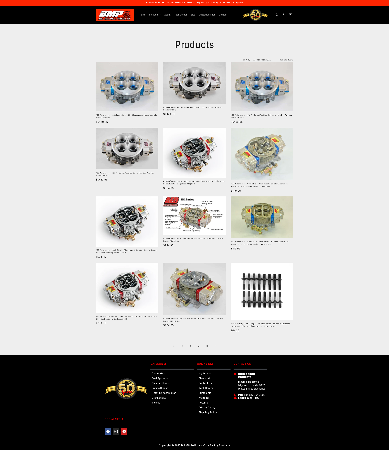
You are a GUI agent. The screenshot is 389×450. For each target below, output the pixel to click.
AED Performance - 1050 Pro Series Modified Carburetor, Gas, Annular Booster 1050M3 (192, 108)
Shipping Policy (208, 412)
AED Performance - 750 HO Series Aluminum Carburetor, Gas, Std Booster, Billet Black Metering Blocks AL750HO (127, 251)
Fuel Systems (160, 378)
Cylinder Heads (160, 383)
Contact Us (205, 383)
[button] (155, 15)
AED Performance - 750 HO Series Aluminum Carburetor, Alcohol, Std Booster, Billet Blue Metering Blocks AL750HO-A (260, 185)
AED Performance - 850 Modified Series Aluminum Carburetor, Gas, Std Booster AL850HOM (193, 320)
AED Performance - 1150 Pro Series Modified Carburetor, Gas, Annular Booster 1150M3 (125, 174)
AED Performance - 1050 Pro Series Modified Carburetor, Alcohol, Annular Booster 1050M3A (127, 116)
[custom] (108, 431)
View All (156, 402)
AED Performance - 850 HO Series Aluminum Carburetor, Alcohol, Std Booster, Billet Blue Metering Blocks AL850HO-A (260, 243)
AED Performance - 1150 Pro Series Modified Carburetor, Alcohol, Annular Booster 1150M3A (261, 116)
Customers (205, 393)
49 (207, 346)
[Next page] (215, 346)
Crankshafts (159, 398)
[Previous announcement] (96, 3)
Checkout (204, 378)
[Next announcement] (292, 3)
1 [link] (174, 345)
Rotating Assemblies (164, 393)
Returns (203, 402)
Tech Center (206, 388)
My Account (205, 373)
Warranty (204, 398)
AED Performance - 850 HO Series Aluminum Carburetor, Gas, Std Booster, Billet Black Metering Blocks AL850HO (127, 318)
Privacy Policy (207, 407)
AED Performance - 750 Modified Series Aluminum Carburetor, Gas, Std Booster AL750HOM (193, 240)
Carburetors (159, 373)
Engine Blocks (160, 388)
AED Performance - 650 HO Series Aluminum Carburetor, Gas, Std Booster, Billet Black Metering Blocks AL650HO (194, 182)
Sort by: (246, 59)
